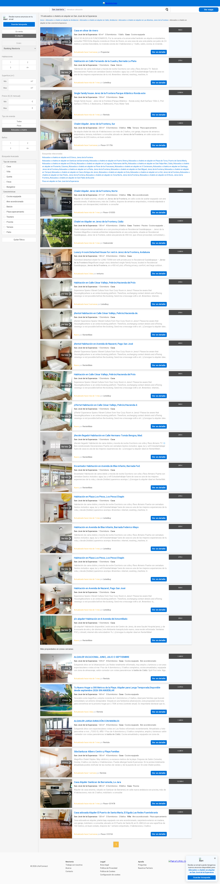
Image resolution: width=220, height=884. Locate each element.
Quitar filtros (19, 239)
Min (5, 81)
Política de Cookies (107, 871)
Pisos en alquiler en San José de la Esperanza (60, 181)
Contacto (69, 871)
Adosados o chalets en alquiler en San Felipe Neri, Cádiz (150, 163)
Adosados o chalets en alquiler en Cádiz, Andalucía (98, 20)
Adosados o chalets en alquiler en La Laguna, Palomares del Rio (102, 163)
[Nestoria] (110, 3)
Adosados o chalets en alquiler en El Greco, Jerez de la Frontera (67, 157)
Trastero (10, 217)
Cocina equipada (13, 196)
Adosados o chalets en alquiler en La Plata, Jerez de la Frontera (84, 169)
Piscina (9, 222)
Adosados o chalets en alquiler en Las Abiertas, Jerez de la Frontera (143, 20)
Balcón (9, 206)
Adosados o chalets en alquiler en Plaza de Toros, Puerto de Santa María (157, 161)
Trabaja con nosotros (74, 865)
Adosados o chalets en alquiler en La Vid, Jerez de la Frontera (154, 172)
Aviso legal (104, 865)
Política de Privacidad (108, 868)
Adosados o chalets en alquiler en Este (114, 172)
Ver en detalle (159, 52)
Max (5, 88)
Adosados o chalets (19, 130)
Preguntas (142, 865)
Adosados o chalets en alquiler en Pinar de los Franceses (91, 166)
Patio (8, 232)
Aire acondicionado (14, 201)
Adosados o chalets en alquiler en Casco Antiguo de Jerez (75, 172)
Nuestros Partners (145, 868)
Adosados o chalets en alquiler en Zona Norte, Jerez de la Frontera (112, 175)
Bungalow (10, 187)
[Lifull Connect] (180, 868)
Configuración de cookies (110, 875)
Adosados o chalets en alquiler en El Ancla (59, 163)
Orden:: (19, 43)
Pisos (19, 126)
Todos (19, 121)
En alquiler (19, 36)
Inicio (42, 20)
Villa (8, 171)
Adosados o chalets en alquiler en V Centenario (133, 166)
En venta (19, 32)
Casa (8, 166)
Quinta (9, 177)
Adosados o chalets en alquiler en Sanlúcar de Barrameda (65, 161)
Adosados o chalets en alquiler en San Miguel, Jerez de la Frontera (137, 169)
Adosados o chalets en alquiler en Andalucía (62, 20)
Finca (8, 182)
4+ (28, 68)
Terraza (9, 227)
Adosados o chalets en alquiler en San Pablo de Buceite (72, 178)
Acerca (68, 868)
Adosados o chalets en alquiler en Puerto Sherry (108, 161)
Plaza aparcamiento (15, 212)
